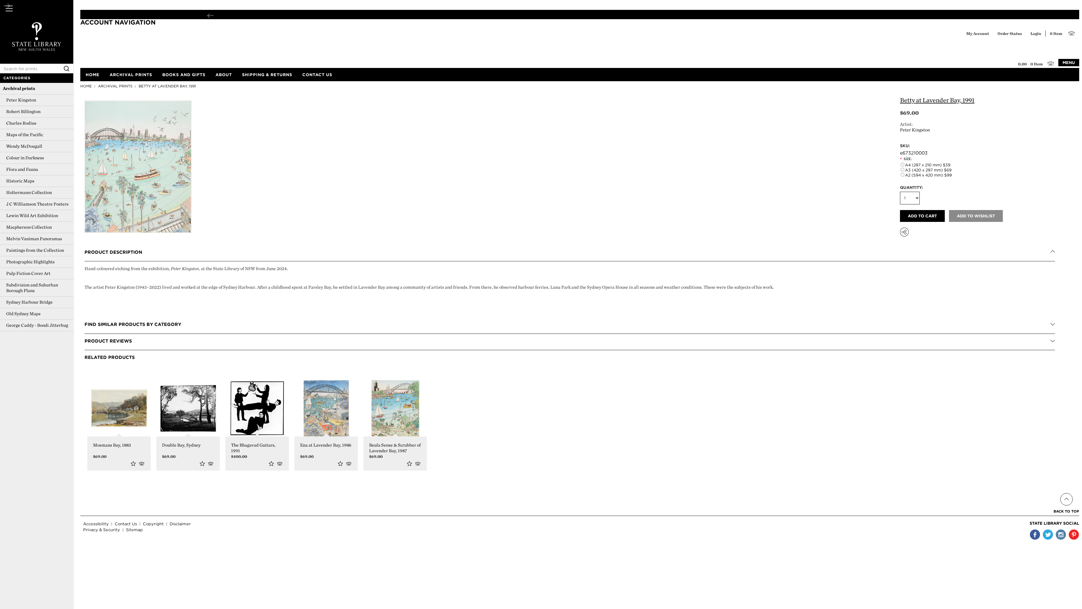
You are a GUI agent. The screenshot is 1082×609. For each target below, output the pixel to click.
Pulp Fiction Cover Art (28, 273)
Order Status (1009, 33)
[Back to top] (1066, 492)
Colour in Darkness (25, 157)
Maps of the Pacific (24, 134)
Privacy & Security (101, 529)
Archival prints (19, 88)
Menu (1069, 62)
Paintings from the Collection (35, 250)
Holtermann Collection (29, 192)
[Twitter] (1048, 534)
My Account (977, 33)
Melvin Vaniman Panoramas (34, 238)
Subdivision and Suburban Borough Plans (32, 287)
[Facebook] (1035, 534)
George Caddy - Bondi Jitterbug (37, 325)
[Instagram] (1061, 534)
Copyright (153, 523)
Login (1035, 33)
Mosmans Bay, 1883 (112, 445)
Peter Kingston (21, 100)
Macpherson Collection (29, 227)
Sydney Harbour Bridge (29, 302)
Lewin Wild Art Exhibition (32, 215)
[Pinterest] (1074, 534)
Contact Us (126, 523)
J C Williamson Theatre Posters (37, 204)
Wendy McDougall (24, 146)
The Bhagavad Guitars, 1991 (253, 447)
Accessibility (96, 523)
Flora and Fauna (22, 169)
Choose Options (143, 463)
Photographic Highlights (30, 261)
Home (86, 86)
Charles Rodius (21, 123)
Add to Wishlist (133, 463)
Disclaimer (180, 523)
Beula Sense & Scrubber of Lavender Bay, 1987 (395, 447)
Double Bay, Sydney (181, 445)
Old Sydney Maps (23, 313)
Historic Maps (20, 181)
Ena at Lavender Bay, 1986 (325, 445)
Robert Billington (23, 111)
